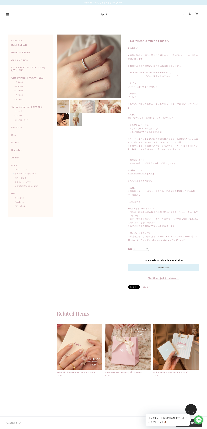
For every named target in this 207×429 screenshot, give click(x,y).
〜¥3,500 (18, 86)
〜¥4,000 (18, 91)
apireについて (21, 169)
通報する (146, 287)
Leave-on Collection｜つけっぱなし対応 (28, 68)
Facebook (19, 202)
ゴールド (18, 111)
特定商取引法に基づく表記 (26, 186)
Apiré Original (19, 60)
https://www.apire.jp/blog (141, 174)
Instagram (19, 198)
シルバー (18, 115)
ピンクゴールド (21, 120)
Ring (14, 135)
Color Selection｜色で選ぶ (27, 107)
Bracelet (16, 150)
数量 (130, 249)
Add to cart (163, 268)
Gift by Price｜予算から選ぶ (27, 77)
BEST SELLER (19, 45)
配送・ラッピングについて (26, 173)
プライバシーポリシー (24, 182)
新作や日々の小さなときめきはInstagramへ (103, 3)
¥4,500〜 (18, 99)
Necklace (16, 127)
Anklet (15, 157)
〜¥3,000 (18, 82)
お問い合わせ (20, 178)
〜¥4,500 (18, 95)
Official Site (20, 206)
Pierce (15, 142)
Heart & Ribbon (20, 52)
